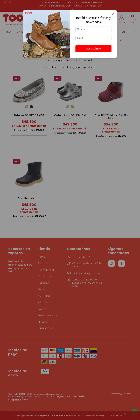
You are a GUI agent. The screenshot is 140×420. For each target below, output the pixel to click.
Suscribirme (93, 48)
